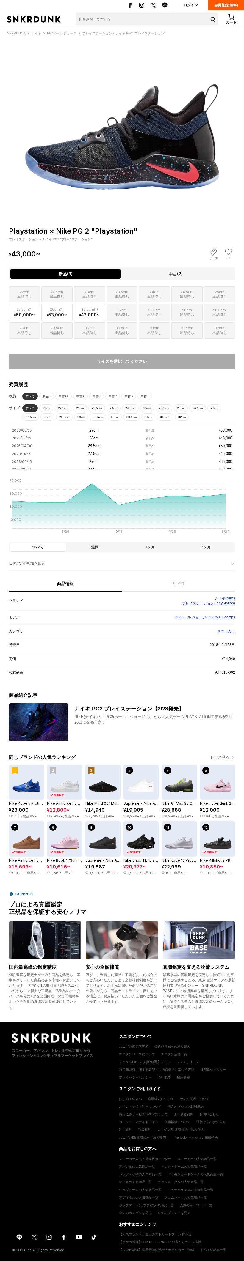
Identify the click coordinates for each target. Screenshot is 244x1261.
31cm (148, 417)
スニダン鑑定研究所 (133, 1046)
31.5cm (165, 417)
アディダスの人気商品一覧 (138, 1197)
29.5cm (98, 417)
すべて (30, 396)
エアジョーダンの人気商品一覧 (181, 1182)
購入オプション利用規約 (186, 1106)
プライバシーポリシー (135, 1077)
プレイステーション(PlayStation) (208, 603)
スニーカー (226, 631)
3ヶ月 (206, 547)
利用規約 (125, 1129)
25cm (147, 408)
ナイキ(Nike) (225, 598)
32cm (182, 417)
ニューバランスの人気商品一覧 (190, 1189)
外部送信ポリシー (213, 1069)
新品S (47, 396)
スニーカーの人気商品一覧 (197, 1159)
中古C (113, 396)
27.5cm (31, 417)
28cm (47, 417)
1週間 (94, 547)
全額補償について (177, 1122)
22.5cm (63, 408)
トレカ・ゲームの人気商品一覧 (184, 1166)
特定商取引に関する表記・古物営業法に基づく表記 (156, 1069)
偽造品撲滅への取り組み (172, 1046)
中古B (97, 396)
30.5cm (131, 417)
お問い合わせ (209, 1114)
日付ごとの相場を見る (27, 563)
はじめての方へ (130, 1099)
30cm (114, 417)
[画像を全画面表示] (122, 120)
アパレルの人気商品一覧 (137, 1166)
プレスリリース (187, 1062)
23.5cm (97, 408)
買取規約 (144, 1129)
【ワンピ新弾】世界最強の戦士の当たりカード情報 (156, 1249)
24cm (113, 408)
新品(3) (66, 273)
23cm (80, 408)
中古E (145, 396)
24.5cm (130, 408)
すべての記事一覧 (213, 1249)
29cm (81, 417)
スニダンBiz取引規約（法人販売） (144, 1137)
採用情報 (183, 1077)
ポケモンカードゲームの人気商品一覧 (195, 1174)
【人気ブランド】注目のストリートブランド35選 (155, 1234)
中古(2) (176, 273)
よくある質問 (183, 1114)
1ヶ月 (150, 547)
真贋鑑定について (161, 1099)
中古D (129, 396)
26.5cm (198, 408)
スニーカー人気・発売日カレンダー (145, 1159)
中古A (80, 396)
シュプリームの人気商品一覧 (140, 1189)
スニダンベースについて (137, 1054)
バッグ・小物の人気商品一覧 (140, 1174)
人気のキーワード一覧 (196, 1205)
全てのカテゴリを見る (135, 1213)
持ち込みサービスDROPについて (143, 1114)
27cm (214, 408)
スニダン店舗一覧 (174, 1054)
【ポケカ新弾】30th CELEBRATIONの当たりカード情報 (160, 1242)
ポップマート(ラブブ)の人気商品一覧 (146, 1205)
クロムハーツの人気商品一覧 (185, 1197)
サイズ (178, 583)
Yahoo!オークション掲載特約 (196, 1137)
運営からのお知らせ (211, 1122)
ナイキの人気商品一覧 (135, 1182)
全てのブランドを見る (174, 1213)
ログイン (191, 5)
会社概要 (164, 1077)
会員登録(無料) (226, 5)
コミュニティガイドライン (138, 1122)
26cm (180, 408)
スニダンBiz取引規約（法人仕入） (182, 1129)
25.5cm (164, 408)
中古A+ (63, 396)
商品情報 (65, 583)
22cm (46, 408)
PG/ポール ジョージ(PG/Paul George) (204, 617)
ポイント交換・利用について (140, 1106)
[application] (122, 507)
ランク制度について (194, 1099)
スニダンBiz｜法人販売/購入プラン (144, 1062)
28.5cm (64, 417)
